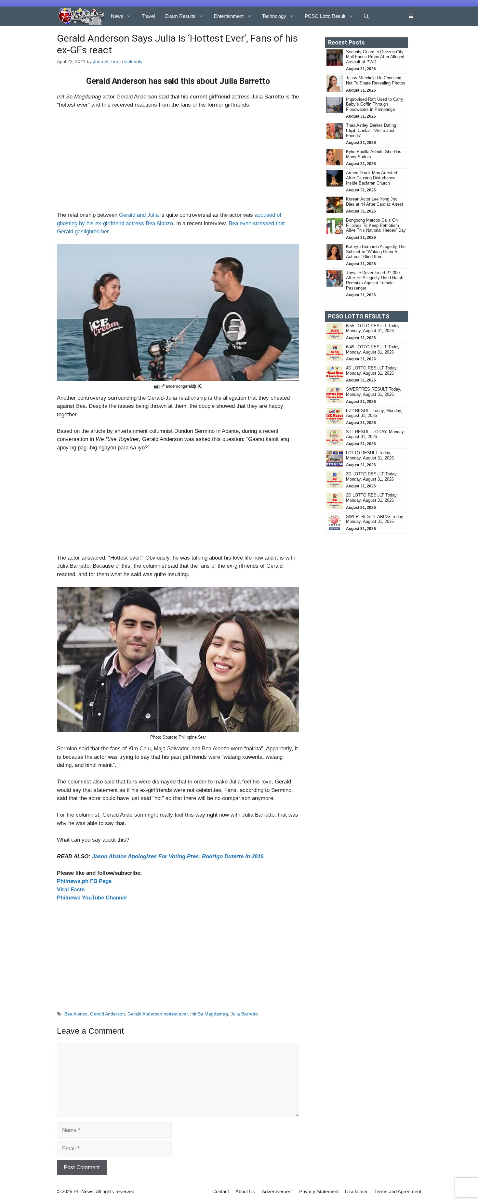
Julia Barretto (244, 1013)
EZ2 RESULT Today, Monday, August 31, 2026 (374, 413)
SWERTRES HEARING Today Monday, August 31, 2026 (374, 519)
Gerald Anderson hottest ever (157, 1013)
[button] (366, 16)
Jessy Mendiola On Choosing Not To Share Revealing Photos (375, 80)
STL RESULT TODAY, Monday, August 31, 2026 (375, 434)
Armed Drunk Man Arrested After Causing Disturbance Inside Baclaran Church (371, 177)
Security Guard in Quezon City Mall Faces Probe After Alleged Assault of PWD (375, 56)
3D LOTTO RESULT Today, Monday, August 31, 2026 (372, 477)
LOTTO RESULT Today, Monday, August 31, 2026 (370, 455)
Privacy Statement (319, 1191)
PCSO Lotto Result (325, 16)
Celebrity (133, 61)
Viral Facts (71, 889)
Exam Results (180, 16)
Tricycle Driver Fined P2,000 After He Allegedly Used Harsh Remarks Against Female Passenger (374, 280)
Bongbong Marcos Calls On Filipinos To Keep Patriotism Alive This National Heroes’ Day (376, 225)
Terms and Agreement (397, 1191)
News (117, 16)
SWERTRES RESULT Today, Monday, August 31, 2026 (373, 392)
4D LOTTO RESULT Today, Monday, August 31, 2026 (372, 371)
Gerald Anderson (107, 1013)
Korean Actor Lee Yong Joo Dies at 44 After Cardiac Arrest (374, 202)
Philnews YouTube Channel (92, 898)
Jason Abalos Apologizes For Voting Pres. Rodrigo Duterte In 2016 (177, 856)
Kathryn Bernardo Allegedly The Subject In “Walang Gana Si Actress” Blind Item (375, 251)
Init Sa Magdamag (209, 1013)
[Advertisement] (178, 162)
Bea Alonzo (75, 1013)
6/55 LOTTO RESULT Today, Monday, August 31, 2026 (373, 328)
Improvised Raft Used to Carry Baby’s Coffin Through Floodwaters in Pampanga (374, 104)
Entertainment (229, 16)
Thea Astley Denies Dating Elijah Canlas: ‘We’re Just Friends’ (371, 130)
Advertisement (277, 1191)
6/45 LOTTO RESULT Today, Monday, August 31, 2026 (373, 349)
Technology (274, 16)
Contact (220, 1191)
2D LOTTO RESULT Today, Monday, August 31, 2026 (372, 498)
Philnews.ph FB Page (84, 881)
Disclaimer (356, 1191)
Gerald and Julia (139, 215)
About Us (245, 1191)
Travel (148, 16)
